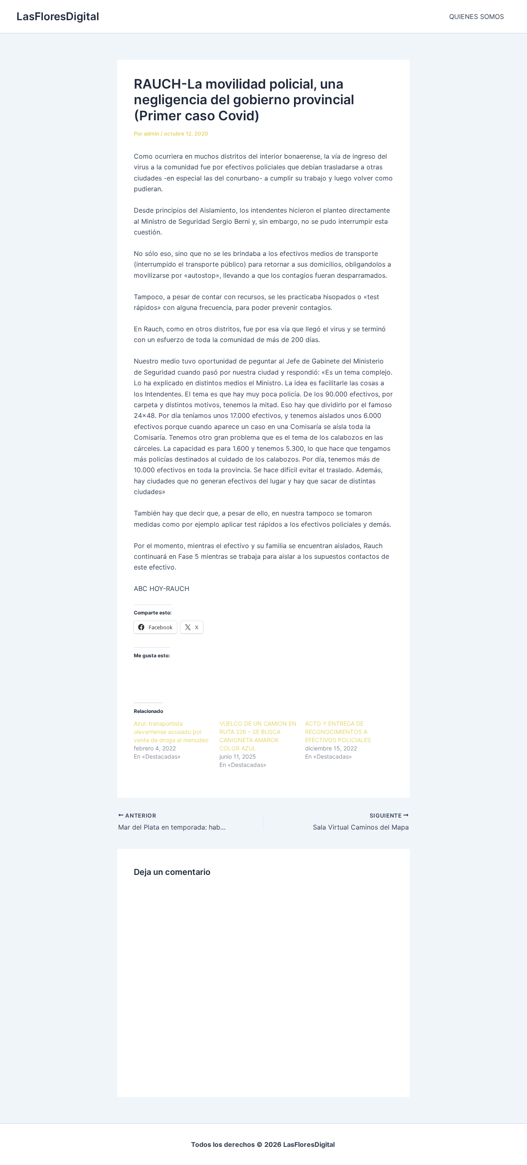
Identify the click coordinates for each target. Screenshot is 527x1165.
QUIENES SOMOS (476, 16)
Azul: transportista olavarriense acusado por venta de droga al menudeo (171, 731)
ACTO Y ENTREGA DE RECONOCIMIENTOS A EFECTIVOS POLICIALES (339, 731)
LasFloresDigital (57, 16)
